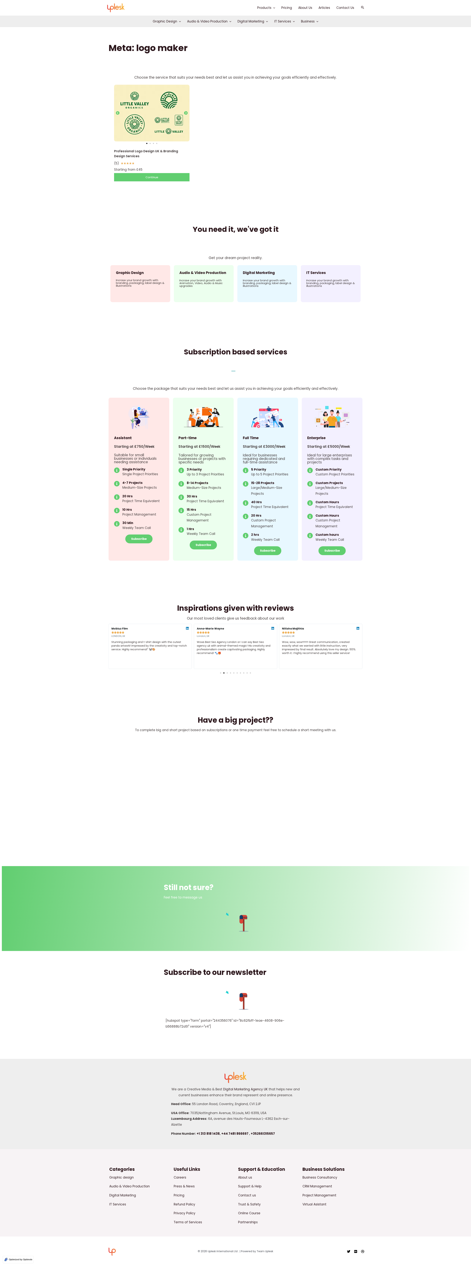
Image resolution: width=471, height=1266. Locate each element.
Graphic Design (165, 21)
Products (264, 8)
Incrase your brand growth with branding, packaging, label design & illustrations (140, 283)
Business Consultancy (319, 1177)
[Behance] (355, 1251)
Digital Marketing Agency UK (245, 1089)
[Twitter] (348, 1251)
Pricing (286, 8)
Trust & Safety (249, 1204)
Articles (324, 8)
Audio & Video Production (207, 21)
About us (245, 1177)
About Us (305, 8)
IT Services (282, 21)
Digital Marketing (251, 21)
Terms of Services (188, 1222)
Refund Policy (184, 1204)
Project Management (319, 1195)
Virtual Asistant (314, 1204)
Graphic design (121, 1177)
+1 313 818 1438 (208, 1133)
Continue (152, 177)
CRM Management (317, 1186)
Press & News (184, 1186)
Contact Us (345, 8)
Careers (180, 1177)
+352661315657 (263, 1133)
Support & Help (249, 1186)
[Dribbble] (362, 1251)
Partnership (247, 1222)
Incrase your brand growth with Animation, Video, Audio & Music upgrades (201, 283)
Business (308, 21)
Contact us (247, 1195)
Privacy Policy (184, 1213)
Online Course (249, 1213)
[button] (273, 7)
